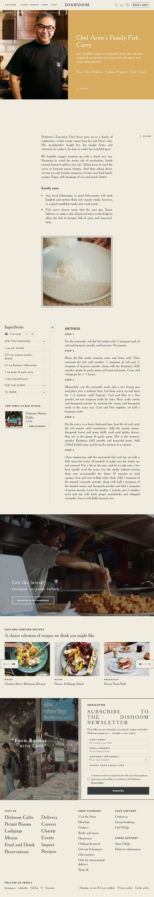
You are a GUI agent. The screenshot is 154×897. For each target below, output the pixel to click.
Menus (34, 5)
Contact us (121, 816)
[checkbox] (44, 348)
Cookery (83, 827)
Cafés (24, 5)
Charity (48, 830)
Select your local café (107, 765)
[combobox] (118, 768)
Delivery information (128, 849)
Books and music (88, 833)
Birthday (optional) (104, 757)
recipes (21, 13)
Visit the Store (87, 816)
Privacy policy (125, 887)
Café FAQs (122, 827)
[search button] (116, 5)
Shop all (83, 869)
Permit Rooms (18, 824)
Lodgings (13, 831)
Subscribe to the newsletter (33, 600)
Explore (11, 5)
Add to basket (37, 426)
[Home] (77, 4)
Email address (100, 748)
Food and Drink (20, 844)
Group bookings (125, 822)
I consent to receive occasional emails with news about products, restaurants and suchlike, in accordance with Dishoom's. (119, 779)
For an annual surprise (99, 759)
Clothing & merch (89, 844)
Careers (48, 824)
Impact (47, 844)
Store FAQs (122, 844)
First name (97, 740)
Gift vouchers (86, 854)
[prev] (9, 664)
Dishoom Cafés (19, 817)
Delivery (49, 817)
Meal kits (84, 822)
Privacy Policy (97, 782)
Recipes (48, 851)
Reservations (17, 851)
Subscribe (118, 790)
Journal (9, 13)
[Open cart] (127, 5)
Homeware (85, 838)
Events (47, 837)
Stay (54, 5)
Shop (45, 5)
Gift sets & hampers (90, 849)
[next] (145, 664)
